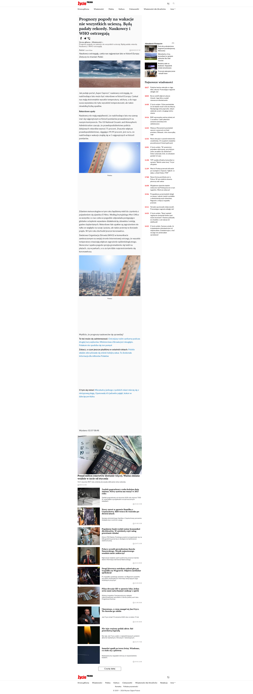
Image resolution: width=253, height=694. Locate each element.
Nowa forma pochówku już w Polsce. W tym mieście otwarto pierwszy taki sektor (161, 179)
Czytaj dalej (109, 668)
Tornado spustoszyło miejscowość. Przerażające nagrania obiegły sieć (162, 208)
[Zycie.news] (85, 3)
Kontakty (118, 686)
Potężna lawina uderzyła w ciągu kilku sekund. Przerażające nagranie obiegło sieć (162, 90)
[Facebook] (81, 38)
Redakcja (164, 683)
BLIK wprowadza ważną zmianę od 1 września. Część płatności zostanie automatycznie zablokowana (162, 121)
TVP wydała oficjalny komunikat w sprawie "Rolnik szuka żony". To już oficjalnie (162, 162)
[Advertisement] (109, 194)
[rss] (168, 3)
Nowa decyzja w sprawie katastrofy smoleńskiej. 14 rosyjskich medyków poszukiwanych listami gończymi (162, 141)
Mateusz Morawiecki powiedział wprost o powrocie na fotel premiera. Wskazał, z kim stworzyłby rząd (162, 131)
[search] (173, 3)
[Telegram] (85, 38)
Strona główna (83, 9)
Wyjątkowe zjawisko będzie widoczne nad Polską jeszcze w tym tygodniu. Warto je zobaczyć (162, 188)
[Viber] (89, 38)
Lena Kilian (88, 50)
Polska (111, 9)
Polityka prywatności (130, 686)
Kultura (121, 9)
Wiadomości (99, 9)
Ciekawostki (134, 9)
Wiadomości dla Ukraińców (155, 9)
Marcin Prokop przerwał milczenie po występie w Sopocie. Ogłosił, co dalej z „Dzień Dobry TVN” (162, 171)
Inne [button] (172, 9)
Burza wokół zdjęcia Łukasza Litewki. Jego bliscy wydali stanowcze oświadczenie (160, 98)
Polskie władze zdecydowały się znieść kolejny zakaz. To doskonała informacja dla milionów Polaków (107, 353)
